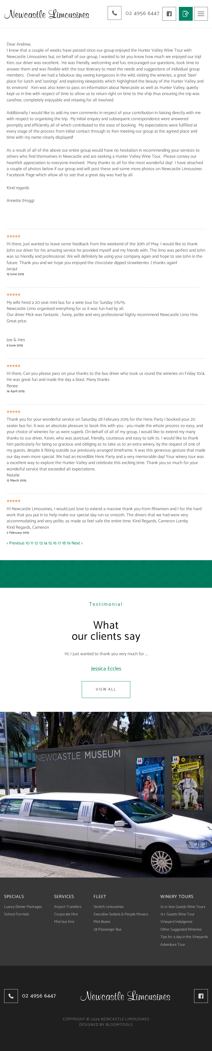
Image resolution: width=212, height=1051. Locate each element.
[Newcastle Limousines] (46, 13)
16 (55, 543)
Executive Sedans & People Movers (121, 914)
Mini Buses (102, 922)
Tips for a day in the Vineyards (184, 937)
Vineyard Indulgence (176, 922)
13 (41, 543)
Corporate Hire (66, 914)
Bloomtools (119, 1025)
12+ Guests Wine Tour (177, 914)
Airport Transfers (67, 907)
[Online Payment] (186, 14)
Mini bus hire (64, 922)
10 (28, 543)
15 (50, 543)
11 (33, 543)
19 (69, 543)
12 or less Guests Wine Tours (182, 907)
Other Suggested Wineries (181, 929)
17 (60, 543)
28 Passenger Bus (107, 929)
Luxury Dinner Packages (23, 907)
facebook (169, 14)
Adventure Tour (172, 945)
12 (37, 543)
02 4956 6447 (143, 13)
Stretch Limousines (109, 907)
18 (64, 543)
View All (106, 689)
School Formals (16, 914)
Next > (77, 543)
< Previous (16, 543)
